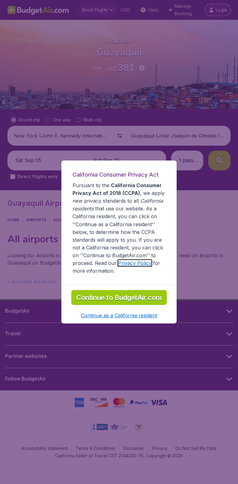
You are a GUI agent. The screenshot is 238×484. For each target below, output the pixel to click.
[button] (119, 315)
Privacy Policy (135, 263)
